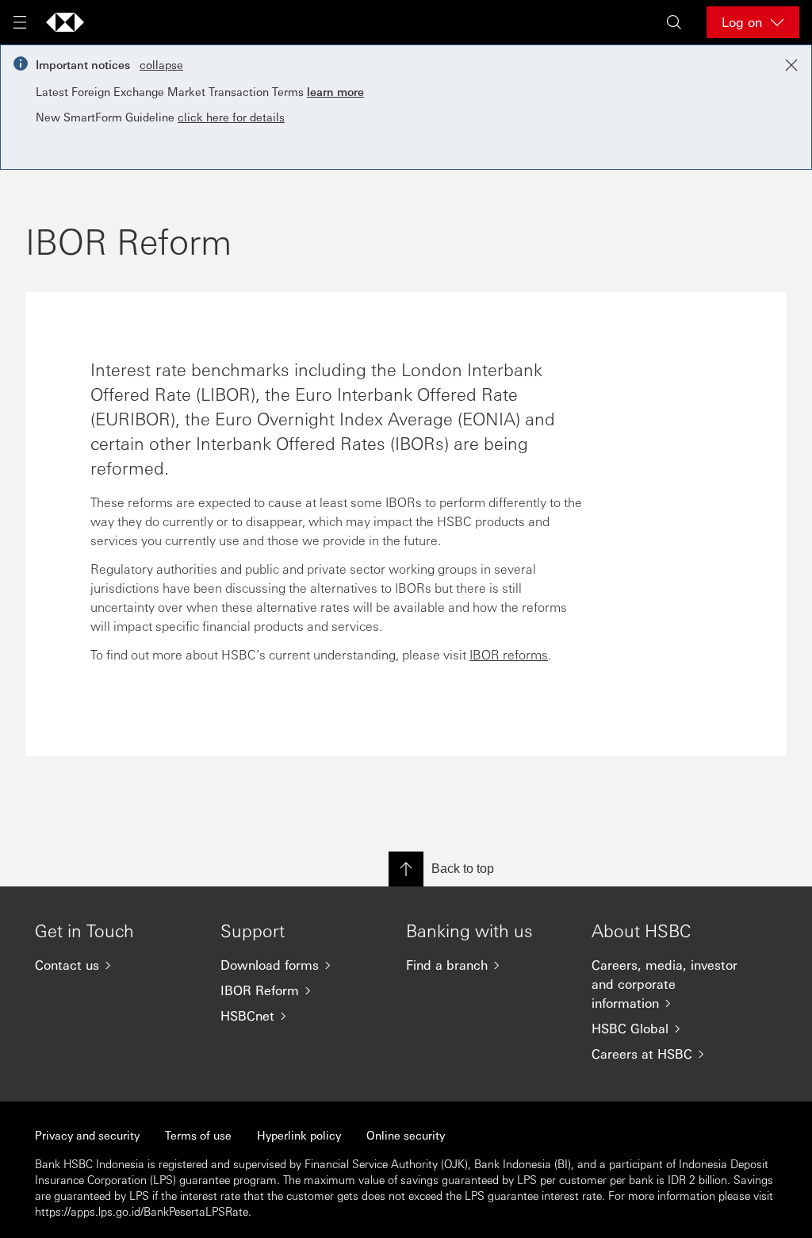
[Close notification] (791, 65)
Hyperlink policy (299, 1135)
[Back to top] (406, 869)
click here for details (231, 117)
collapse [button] (161, 64)
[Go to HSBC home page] (65, 22)
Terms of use (198, 1135)
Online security (405, 1135)
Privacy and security (87, 1135)
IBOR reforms (508, 654)
